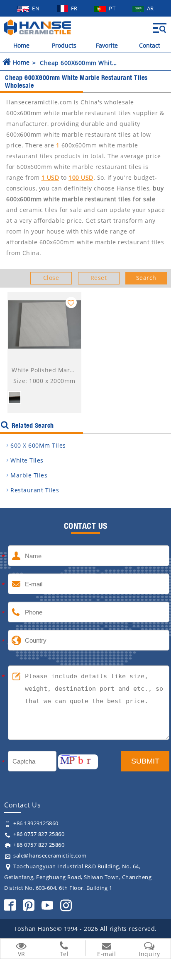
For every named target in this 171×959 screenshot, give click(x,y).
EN (36, 8)
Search (146, 278)
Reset (98, 278)
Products (64, 45)
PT (113, 8)
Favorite (107, 45)
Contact (149, 45)
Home (21, 45)
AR (150, 8)
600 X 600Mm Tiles (38, 445)
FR (75, 8)
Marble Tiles (28, 475)
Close (51, 278)
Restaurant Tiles (34, 490)
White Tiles (27, 460)
